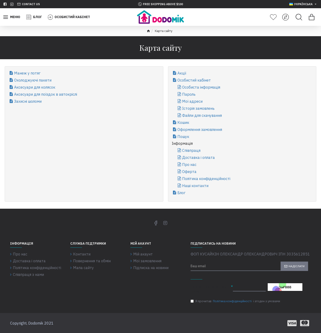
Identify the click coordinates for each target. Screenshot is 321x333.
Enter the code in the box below (208, 289)
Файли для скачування (202, 115)
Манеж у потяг (27, 73)
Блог (181, 192)
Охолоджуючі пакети (32, 80)
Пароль (189, 94)
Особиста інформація (201, 87)
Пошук (183, 136)
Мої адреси (192, 101)
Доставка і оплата (198, 157)
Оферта (189, 171)
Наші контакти (195, 185)
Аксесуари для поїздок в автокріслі (45, 94)
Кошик (183, 122)
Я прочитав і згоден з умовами (237, 301)
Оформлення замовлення (199, 129)
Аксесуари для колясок (34, 87)
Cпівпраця (191, 150)
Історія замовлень (198, 108)
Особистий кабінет (194, 80)
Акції (181, 73)
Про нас (189, 164)
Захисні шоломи (28, 101)
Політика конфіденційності (206, 178)
